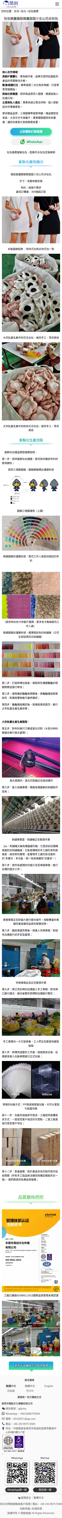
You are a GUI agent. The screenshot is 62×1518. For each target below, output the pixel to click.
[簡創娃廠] (10, 7)
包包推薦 (12, 152)
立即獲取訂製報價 (31, 131)
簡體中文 (30, 1386)
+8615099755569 (30, 1413)
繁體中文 (11, 1386)
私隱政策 (37, 1508)
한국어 (30, 1391)
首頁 (16, 11)
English (49, 1386)
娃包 (23, 11)
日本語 (11, 1391)
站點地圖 (25, 1508)
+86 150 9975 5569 (24, 1424)
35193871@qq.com (24, 1418)
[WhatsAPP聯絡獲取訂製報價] (31, 141)
